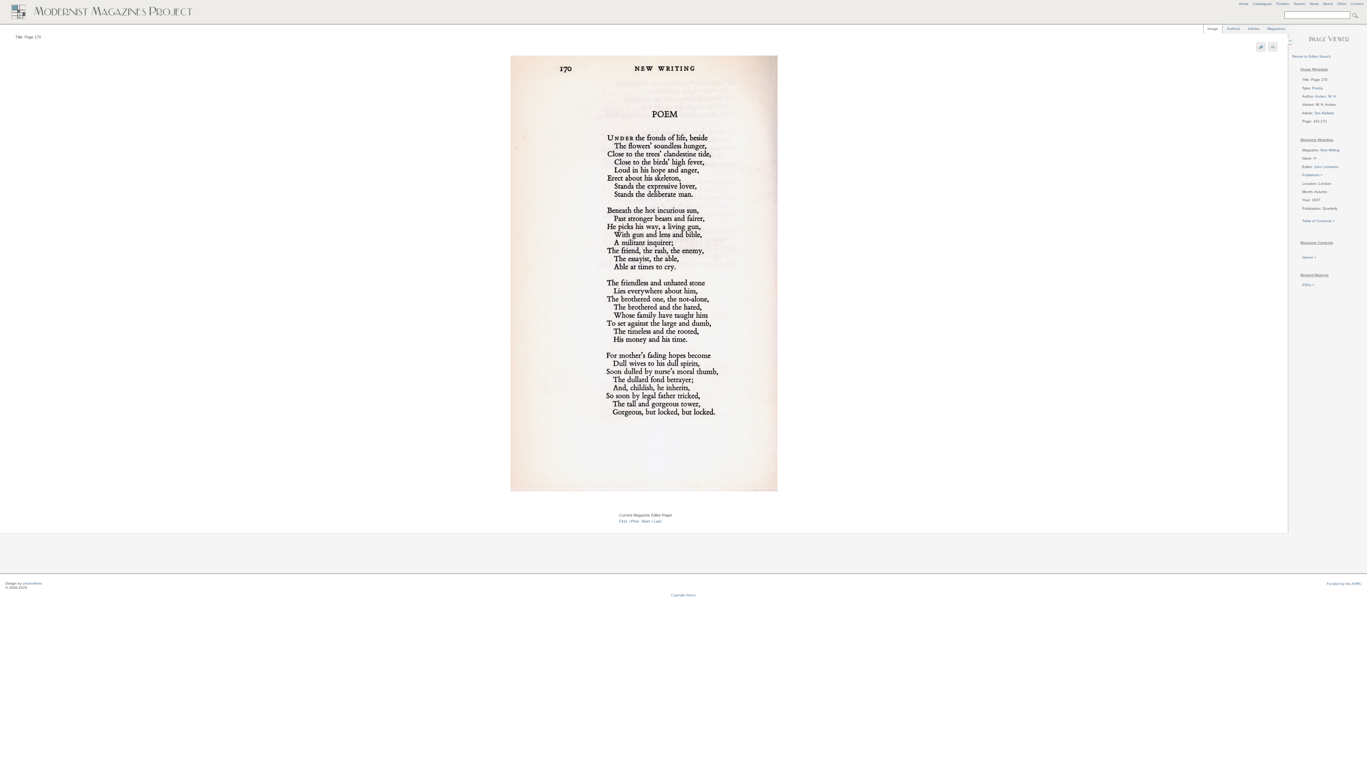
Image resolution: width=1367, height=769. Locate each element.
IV (1315, 158)
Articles (1253, 29)
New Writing (1330, 150)
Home (1243, 4)
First (623, 521)
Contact (1357, 4)
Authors (1233, 29)
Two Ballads (1324, 113)
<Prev (634, 521)
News (1314, 4)
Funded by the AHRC (1344, 584)
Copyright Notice (683, 595)
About (1328, 4)
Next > (647, 521)
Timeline (1282, 4)
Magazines (1276, 29)
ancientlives (32, 583)
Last (657, 521)
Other (1341, 4)
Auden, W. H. (1326, 96)
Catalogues (1262, 4)
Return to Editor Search (1311, 56)
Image (1213, 29)
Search (1299, 4)
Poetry (1317, 88)
